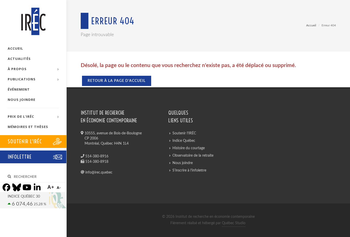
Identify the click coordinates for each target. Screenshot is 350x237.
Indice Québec (183, 141)
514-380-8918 (96, 162)
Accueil (311, 25)
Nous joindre (182, 163)
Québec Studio (233, 223)
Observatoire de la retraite (192, 155)
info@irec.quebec (98, 172)
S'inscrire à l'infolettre (189, 170)
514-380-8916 (96, 156)
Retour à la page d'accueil (117, 81)
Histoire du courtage (188, 148)
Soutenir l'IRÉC (184, 133)
